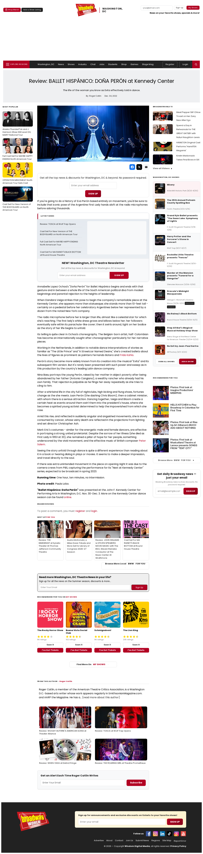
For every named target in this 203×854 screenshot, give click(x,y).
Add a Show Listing (32, 9)
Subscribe (136, 782)
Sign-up (179, 7)
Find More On (91, 664)
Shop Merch (13, 9)
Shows (71, 64)
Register (170, 64)
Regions (155, 840)
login (94, 511)
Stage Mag (148, 64)
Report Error (180, 841)
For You (50, 517)
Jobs (102, 64)
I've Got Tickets (50, 650)
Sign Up (93, 193)
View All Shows (166, 361)
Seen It (50, 644)
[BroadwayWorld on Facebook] (148, 834)
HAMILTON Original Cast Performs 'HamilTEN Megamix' (188, 146)
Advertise (99, 840)
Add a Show (188, 361)
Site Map (166, 840)
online (67, 497)
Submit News (142, 840)
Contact (119, 840)
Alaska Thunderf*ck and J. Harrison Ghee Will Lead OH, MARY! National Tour (17, 124)
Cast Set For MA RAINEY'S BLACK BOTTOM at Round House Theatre (60, 253)
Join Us (129, 840)
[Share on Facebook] (132, 167)
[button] (196, 64)
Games (134, 64)
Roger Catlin (65, 681)
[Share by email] (146, 167)
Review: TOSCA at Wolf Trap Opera (58, 224)
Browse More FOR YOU (174, 460)
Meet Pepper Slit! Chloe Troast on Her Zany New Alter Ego (188, 116)
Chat (92, 64)
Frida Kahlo (127, 355)
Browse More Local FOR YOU (125, 563)
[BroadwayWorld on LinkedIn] (162, 834)
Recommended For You (165, 378)
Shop (124, 64)
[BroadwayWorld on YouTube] (183, 834)
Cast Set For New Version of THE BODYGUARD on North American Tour (17, 199)
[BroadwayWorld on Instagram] (155, 834)
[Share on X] (139, 167)
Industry (82, 64)
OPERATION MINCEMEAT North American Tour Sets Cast (17, 174)
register (80, 511)
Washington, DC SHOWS (166, 177)
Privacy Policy (178, 846)
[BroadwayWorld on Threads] (176, 834)
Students (112, 64)
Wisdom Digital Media (137, 846)
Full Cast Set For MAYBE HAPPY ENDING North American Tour (18, 150)
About (109, 840)
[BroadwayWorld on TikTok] (169, 834)
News (61, 64)
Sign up (190, 491)
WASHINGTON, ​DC (112, 10)
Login (185, 64)
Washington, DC (46, 64)
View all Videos (161, 168)
